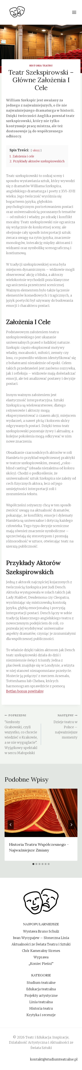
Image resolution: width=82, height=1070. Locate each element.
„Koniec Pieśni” (41, 964)
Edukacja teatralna (41, 989)
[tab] (33, 864)
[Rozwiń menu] (76, 12)
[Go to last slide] (11, 824)
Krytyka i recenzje (41, 1015)
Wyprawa (41, 957)
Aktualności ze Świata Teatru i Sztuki (41, 944)
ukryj (36, 150)
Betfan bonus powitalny (24, 691)
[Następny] (71, 824)
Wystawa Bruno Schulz (41, 931)
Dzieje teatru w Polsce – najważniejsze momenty (65, 726)
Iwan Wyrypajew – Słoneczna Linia (41, 938)
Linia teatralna (41, 1002)
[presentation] (41, 813)
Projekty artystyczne (41, 995)
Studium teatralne (41, 983)
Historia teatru (41, 65)
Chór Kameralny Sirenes (41, 951)
